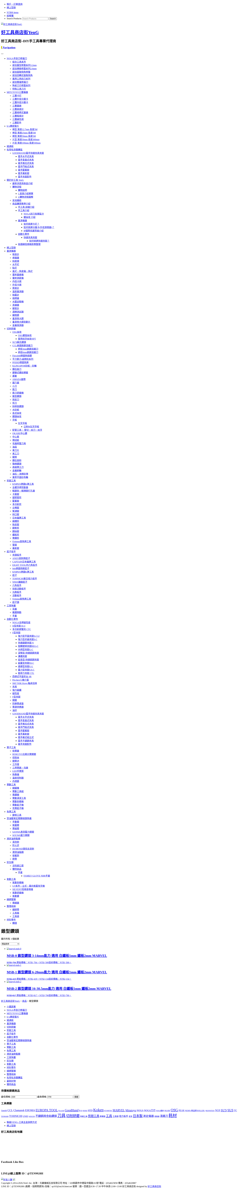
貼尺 (14, 268)
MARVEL (119, 1110)
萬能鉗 (15, 548)
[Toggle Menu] (2, 53)
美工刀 (15, 453)
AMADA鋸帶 (19, 379)
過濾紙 (10, 146)
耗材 (173, 1115)
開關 (14, 700)
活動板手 (16, 595)
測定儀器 (148, 1116)
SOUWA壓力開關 (21, 835)
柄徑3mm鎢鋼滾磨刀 (28, 349)
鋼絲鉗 (15, 531)
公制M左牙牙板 (31, 426)
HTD (90, 1110)
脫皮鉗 (15, 524)
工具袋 (15, 916)
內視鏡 (15, 781)
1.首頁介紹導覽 (25, 193)
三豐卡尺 (16, 95)
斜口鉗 (15, 514)
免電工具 (11, 811)
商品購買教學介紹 (21, 204)
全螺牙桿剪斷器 (20, 487)
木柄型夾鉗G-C (25, 649)
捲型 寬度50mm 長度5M (24, 136)
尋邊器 (15, 258)
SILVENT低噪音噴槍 (22, 889)
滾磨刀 (164, 1116)
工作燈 (15, 764)
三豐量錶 (16, 106)
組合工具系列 (19, 62)
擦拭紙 (15, 440)
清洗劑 (15, 842)
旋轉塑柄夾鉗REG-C (28, 646)
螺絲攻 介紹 (29, 217)
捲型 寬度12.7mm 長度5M (24, 129)
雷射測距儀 (18, 278)
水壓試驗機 (18, 301)
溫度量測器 (18, 291)
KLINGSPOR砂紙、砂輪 (24, 366)
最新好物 (11, 1081)
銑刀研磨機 (18, 393)
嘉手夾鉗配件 (25, 176)
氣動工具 (11, 879)
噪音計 (15, 254)
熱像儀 (15, 774)
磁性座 (15, 693)
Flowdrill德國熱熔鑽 (22, 355)
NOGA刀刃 (150, 1110)
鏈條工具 (16, 815)
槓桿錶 (15, 298)
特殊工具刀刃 (19, 89)
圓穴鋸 (15, 383)
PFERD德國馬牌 (20, 362)
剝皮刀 (15, 399)
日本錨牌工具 (19, 518)
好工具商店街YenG (20, 32)
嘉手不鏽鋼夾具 (26, 741)
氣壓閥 (15, 825)
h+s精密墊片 (13, 126)
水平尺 (15, 264)
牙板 (14, 420)
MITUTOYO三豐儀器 (17, 92)
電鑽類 (15, 795)
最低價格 (5, 1097)
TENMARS (5, 1116)
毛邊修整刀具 (19, 443)
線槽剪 (15, 521)
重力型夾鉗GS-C (26, 670)
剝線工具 (83, 1116)
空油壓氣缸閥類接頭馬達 (19, 818)
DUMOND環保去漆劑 (23, 849)
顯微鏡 (15, 315)
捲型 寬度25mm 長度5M (24, 133)
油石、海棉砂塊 (20, 474)
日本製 (138, 1116)
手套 (14, 616)
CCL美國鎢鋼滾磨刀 (22, 345)
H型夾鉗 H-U (18, 626)
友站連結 (16, 200)
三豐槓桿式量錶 (20, 112)
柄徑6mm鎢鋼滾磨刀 (28, 352)
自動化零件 (23, 234)
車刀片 (15, 450)
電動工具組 (18, 791)
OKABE (167, 1111)
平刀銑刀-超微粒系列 (22, 359)
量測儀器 (22, 220)
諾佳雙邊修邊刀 (20, 82)
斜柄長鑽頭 (18, 406)
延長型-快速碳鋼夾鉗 (28, 659)
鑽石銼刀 (16, 369)
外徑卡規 (16, 285)
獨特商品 (16, 869)
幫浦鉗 (15, 511)
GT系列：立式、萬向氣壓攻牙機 (28, 886)
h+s (80, 1110)
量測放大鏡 (18, 318)
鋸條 (14, 457)
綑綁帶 (15, 909)
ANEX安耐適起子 (21, 558)
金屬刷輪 (16, 470)
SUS (230, 1110)
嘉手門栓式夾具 (26, 166)
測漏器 (15, 305)
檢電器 (15, 751)
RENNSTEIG (210, 1110)
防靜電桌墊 (18, 703)
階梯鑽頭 (16, 464)
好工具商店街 (154, 1186)
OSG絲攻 (17, 332)
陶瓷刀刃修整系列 (21, 85)
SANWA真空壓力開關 (23, 832)
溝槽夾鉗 (22, 656)
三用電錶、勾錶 (20, 768)
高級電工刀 (18, 467)
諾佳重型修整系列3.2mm (24, 65)
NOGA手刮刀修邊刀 (17, 58)
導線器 (15, 903)
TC (235, 1110)
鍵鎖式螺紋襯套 (20, 372)
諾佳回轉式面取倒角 (22, 75)
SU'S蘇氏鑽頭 (19, 342)
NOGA (140, 1110)
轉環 (14, 923)
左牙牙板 (22, 423)
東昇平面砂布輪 (20, 477)
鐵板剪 (15, 534)
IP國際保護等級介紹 (34, 231)
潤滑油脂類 (18, 852)
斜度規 (15, 261)
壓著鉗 (15, 501)
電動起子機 (18, 805)
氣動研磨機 (18, 893)
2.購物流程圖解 (25, 197)
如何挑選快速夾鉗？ (39, 241)
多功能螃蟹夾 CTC (21, 629)
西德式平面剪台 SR (22, 676)
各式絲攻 (16, 413)
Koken (98, 1110)
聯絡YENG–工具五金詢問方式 (22, 1122)
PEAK (182, 1110)
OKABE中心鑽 (19, 433)
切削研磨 (11, 328)
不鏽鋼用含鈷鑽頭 (46, 1116)
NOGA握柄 (160, 1110)
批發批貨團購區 (14, 149)
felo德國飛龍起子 (20, 568)
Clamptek (18, 1110)
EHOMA (30, 1110)
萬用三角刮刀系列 (21, 79)
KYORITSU (108, 1110)
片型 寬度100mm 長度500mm (26, 143)
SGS (217, 1110)
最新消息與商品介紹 (22, 183)
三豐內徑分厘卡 (20, 102)
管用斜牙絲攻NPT (27, 339)
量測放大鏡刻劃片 (21, 322)
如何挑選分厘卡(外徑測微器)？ (39, 227)
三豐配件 (16, 122)
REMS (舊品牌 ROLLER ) (195, 1111)
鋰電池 (15, 761)
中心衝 (15, 437)
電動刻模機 (18, 801)
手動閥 (15, 822)
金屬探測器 (18, 325)
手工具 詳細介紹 (26, 207)
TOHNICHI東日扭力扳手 (24, 578)
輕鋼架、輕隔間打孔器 (23, 491)
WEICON (32, 1116)
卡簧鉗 (15, 494)
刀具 (61, 1115)
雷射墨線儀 (18, 274)
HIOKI (85, 1110)
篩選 (76, 1097)
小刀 (14, 386)
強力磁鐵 (16, 690)
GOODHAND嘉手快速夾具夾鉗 (28, 153)
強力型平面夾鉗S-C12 (29, 636)
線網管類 (11, 899)
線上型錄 (11, 7)
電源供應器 (18, 707)
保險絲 (15, 757)
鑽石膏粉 (16, 460)
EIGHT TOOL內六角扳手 (24, 565)
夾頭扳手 (16, 555)
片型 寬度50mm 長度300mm (25, 139)
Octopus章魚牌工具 (21, 541)
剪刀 (14, 403)
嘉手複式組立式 (26, 737)
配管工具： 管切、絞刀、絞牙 (27, 430)
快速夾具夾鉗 (30, 237)
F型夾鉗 (16, 632)
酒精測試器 (18, 312)
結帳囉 (10, 15)
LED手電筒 (18, 771)
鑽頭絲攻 (16, 416)
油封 (14, 710)
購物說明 (22, 190)
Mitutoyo (130, 1110)
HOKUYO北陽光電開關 (24, 754)
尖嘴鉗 (15, 507)
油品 (14, 447)
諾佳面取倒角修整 (21, 72)
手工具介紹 (23, 210)
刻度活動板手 (19, 589)
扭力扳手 (123, 1116)
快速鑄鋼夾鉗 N (26, 643)
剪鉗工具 (11, 480)
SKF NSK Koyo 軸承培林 (24, 683)
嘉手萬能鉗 (23, 173)
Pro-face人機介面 (20, 680)
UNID (25, 1116)
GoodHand (71, 1110)
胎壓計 (15, 295)
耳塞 (14, 609)
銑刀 (14, 389)
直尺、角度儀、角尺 (22, 271)
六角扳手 (16, 585)
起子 (14, 575)
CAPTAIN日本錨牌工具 (24, 562)
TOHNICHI (15, 1116)
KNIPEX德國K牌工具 (23, 484)
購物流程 (16, 187)
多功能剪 (16, 504)
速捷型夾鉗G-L (25, 666)
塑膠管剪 (16, 497)
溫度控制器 (18, 778)
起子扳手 (11, 551)
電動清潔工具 (19, 798)
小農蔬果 (11, 1006)
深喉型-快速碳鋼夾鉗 (28, 653)
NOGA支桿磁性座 (21, 622)
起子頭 (15, 602)
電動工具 (11, 784)
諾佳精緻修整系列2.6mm (24, 68)
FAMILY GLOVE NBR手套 (37, 876)
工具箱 (15, 913)
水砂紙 (15, 410)
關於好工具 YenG (15, 180)
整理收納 (11, 906)
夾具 (14, 686)
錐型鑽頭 (16, 396)
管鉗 (14, 545)
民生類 (10, 862)
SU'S (224, 1110)
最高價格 (41, 1097)
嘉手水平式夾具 (26, 156)
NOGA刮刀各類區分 (34, 214)
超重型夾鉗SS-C (26, 663)
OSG (174, 1110)
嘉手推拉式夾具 (26, 163)
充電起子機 (18, 808)
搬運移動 (16, 612)
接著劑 (15, 855)
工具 (109, 1116)
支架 (130, 1116)
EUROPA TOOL (47, 1110)
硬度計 (15, 308)
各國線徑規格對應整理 (29, 244)
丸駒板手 (16, 592)
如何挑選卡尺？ (31, 224)
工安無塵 (11, 605)
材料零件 (11, 920)
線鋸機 (15, 788)
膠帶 (14, 859)
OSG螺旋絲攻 (25, 335)
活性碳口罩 (18, 865)
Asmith (4, 1110)
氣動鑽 (15, 896)
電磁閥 (15, 828)
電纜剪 (15, 538)
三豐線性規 (18, 119)
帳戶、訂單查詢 (14, 4)
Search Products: (14, 18)
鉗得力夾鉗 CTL (26, 673)
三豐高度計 (18, 109)
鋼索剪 (15, 528)
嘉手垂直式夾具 (26, 160)
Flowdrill (61, 1110)
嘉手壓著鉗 (23, 170)
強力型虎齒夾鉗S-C (27, 639)
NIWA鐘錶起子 (19, 582)
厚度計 (15, 288)
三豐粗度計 (18, 116)
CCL (10, 1110)
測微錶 (156, 1116)
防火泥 (15, 845)
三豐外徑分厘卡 (20, 99)
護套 (14, 376)
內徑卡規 (16, 281)
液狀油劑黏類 (13, 838)
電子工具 (11, 747)
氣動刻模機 (18, 882)
